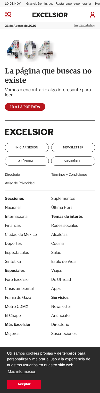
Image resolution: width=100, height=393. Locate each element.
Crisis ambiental (19, 288)
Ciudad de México (21, 234)
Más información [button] (22, 372)
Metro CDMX (16, 306)
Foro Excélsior (18, 279)
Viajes (56, 270)
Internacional (16, 216)
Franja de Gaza (18, 297)
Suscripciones (64, 333)
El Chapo (13, 315)
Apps (56, 288)
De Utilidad (61, 279)
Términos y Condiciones (69, 175)
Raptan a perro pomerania (73, 3)
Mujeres (12, 333)
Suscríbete (73, 161)
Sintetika (13, 261)
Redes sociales (64, 225)
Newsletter (73, 147)
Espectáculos (17, 252)
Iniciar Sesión (27, 147)
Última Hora (62, 207)
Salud (56, 252)
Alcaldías (59, 234)
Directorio (12, 175)
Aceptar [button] (24, 384)
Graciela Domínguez (39, 3)
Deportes (13, 243)
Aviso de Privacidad (19, 183)
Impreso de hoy (84, 25)
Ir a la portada (25, 107)
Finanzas (13, 225)
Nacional (13, 207)
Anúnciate (26, 161)
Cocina (57, 243)
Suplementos (63, 198)
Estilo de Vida (63, 261)
